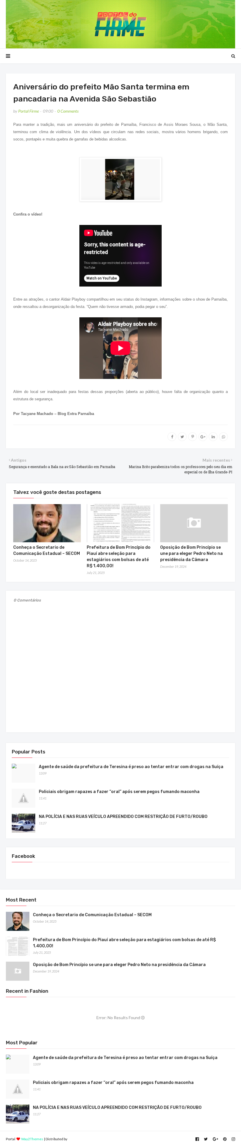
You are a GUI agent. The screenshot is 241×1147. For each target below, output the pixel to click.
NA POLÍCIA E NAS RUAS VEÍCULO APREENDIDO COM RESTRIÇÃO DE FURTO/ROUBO (123, 816)
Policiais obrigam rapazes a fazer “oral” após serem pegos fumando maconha (119, 791)
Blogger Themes (81, 1139)
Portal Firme (28, 111)
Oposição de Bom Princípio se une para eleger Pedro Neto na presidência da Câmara (191, 553)
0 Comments (67, 111)
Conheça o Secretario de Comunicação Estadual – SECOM (92, 914)
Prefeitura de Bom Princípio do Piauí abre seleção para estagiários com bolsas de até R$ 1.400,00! (124, 942)
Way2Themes (32, 1139)
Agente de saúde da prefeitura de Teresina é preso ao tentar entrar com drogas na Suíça (131, 766)
